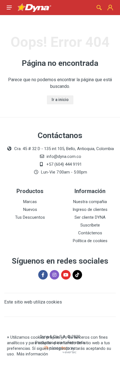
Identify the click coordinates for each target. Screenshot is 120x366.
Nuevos (30, 209)
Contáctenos (90, 232)
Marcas (30, 201)
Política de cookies (90, 240)
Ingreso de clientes (90, 209)
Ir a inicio (60, 99)
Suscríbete (90, 225)
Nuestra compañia (90, 201)
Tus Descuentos (30, 217)
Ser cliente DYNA (90, 217)
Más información (32, 354)
